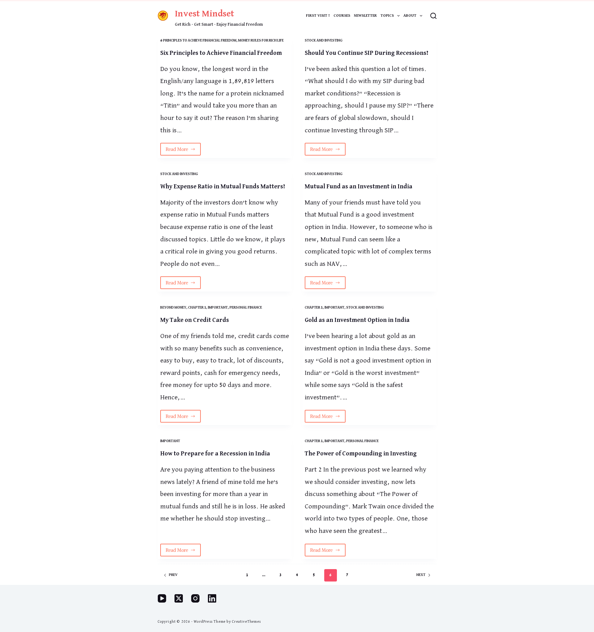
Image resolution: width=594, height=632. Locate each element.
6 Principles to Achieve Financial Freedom (198, 40)
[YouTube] (162, 598)
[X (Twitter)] (178, 598)
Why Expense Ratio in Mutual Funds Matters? (222, 186)
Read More (183, 151)
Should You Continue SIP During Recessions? (366, 53)
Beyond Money (173, 307)
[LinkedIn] (212, 598)
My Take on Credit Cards (194, 320)
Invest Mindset (204, 13)
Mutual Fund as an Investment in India (358, 186)
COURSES (342, 16)
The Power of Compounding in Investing (361, 453)
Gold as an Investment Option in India (357, 320)
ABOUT (409, 16)
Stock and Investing (323, 40)
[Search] (433, 16)
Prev (173, 575)
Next (420, 575)
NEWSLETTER (365, 16)
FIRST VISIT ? (318, 16)
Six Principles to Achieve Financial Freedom (221, 53)
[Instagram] (195, 598)
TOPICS (387, 16)
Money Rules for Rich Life (261, 40)
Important (218, 307)
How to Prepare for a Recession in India (215, 453)
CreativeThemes (246, 622)
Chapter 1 (197, 307)
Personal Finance (246, 307)
